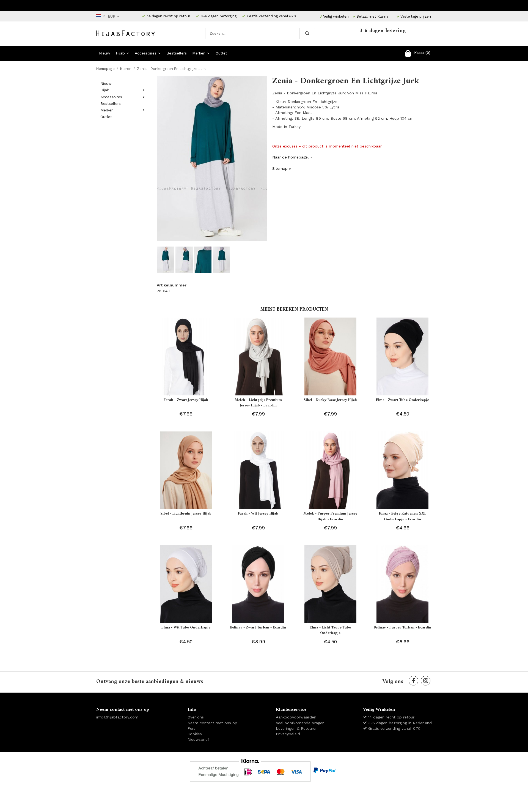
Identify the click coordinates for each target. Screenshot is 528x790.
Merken (198, 53)
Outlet (221, 53)
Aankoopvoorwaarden (296, 717)
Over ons (196, 717)
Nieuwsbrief (198, 739)
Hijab (120, 53)
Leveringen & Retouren (297, 728)
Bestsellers (176, 53)
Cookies (195, 734)
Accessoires (145, 53)
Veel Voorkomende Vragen (300, 723)
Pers (192, 728)
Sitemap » (281, 168)
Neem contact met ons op (212, 723)
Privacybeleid (288, 734)
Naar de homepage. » (292, 157)
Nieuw (104, 53)
